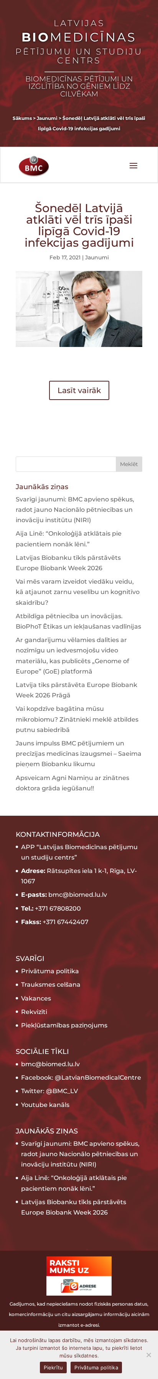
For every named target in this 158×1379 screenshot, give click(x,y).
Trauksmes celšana (51, 984)
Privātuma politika (50, 971)
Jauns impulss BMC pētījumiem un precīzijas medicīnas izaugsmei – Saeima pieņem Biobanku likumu (79, 754)
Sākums (22, 118)
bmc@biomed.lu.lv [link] (50, 1064)
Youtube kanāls (45, 1105)
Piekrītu (53, 1367)
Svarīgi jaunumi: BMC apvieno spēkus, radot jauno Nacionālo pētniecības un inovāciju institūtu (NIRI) (75, 510)
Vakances (36, 998)
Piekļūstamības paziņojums (64, 1025)
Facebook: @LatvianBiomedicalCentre (81, 1077)
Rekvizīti (34, 1012)
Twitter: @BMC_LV (49, 1091)
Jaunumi (97, 257)
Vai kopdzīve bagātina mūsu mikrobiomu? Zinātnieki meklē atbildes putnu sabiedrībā (77, 719)
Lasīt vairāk (79, 390)
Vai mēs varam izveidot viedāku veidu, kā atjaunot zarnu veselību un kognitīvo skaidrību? (78, 592)
